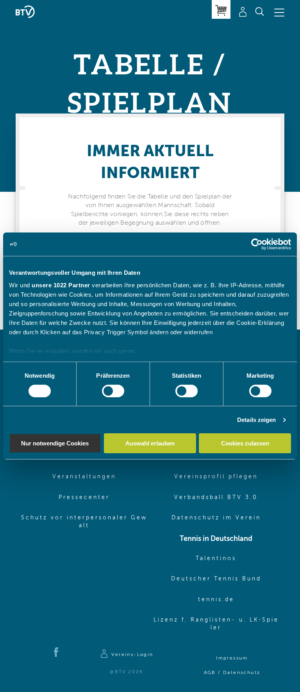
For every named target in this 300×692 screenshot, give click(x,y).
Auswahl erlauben (150, 443)
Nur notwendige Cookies (55, 443)
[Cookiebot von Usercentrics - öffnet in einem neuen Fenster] (257, 244)
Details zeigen (256, 419)
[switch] (113, 391)
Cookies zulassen (245, 443)
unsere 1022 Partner (61, 284)
